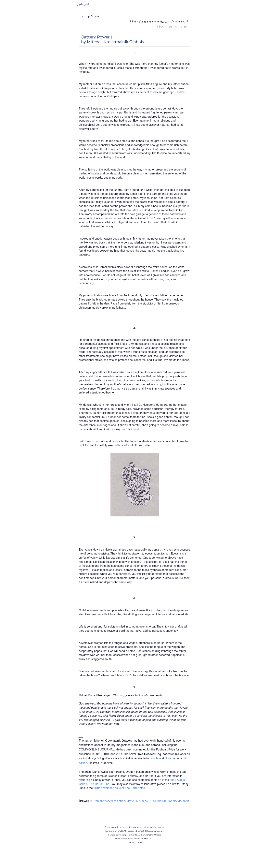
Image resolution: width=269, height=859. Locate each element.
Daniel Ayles (101, 800)
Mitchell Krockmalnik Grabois (157, 800)
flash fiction (117, 800)
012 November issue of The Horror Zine (120, 788)
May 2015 (132, 800)
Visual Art (183, 800)
